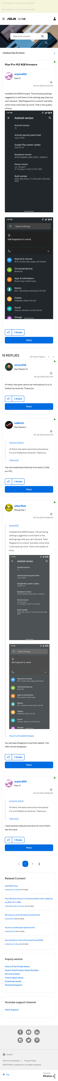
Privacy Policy (30, 1061)
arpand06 (14, 525)
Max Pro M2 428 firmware (21, 735)
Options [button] (54, 53)
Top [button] (7, 1074)
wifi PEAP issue (11, 886)
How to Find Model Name (17, 966)
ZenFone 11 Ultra (13, 944)
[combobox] (29, 36)
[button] (8, 332)
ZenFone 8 (11, 919)
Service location (12, 974)
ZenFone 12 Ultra (13, 890)
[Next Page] (38, 864)
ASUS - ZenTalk (16, 19)
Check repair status (14, 977)
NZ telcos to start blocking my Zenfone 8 (22, 915)
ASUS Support (12, 1009)
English (10, 1054)
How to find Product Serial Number (22, 970)
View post (14, 460)
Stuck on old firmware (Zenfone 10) (20, 927)
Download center (13, 981)
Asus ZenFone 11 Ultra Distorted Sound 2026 (24, 940)
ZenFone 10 (11, 931)
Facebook (20, 1029)
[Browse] (4, 18)
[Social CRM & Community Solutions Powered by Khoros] (49, 1075)
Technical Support (13, 985)
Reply (29, 340)
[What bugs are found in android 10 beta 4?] (48, 357)
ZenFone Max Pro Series (14, 53)
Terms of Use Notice (11, 1061)
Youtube (28, 1029)
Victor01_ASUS (16, 442)
